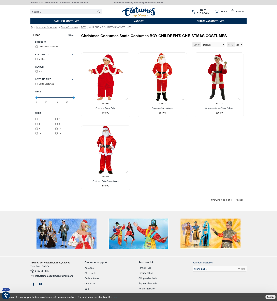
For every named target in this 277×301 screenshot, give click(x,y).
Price (38, 91)
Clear (71, 35)
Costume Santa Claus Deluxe (219, 108)
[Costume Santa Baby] (105, 77)
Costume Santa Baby (106, 108)
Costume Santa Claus (162, 108)
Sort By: (197, 44)
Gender (39, 66)
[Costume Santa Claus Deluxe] (219, 77)
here (115, 297)
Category (40, 41)
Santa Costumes (69, 27)
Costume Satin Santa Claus (105, 181)
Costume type (43, 79)
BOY (83, 27)
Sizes (38, 113)
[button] (126, 99)
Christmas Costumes (46, 27)
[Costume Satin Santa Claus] (105, 150)
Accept (270, 297)
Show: (230, 44)
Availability (42, 54)
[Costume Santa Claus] (162, 77)
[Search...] (98, 11)
